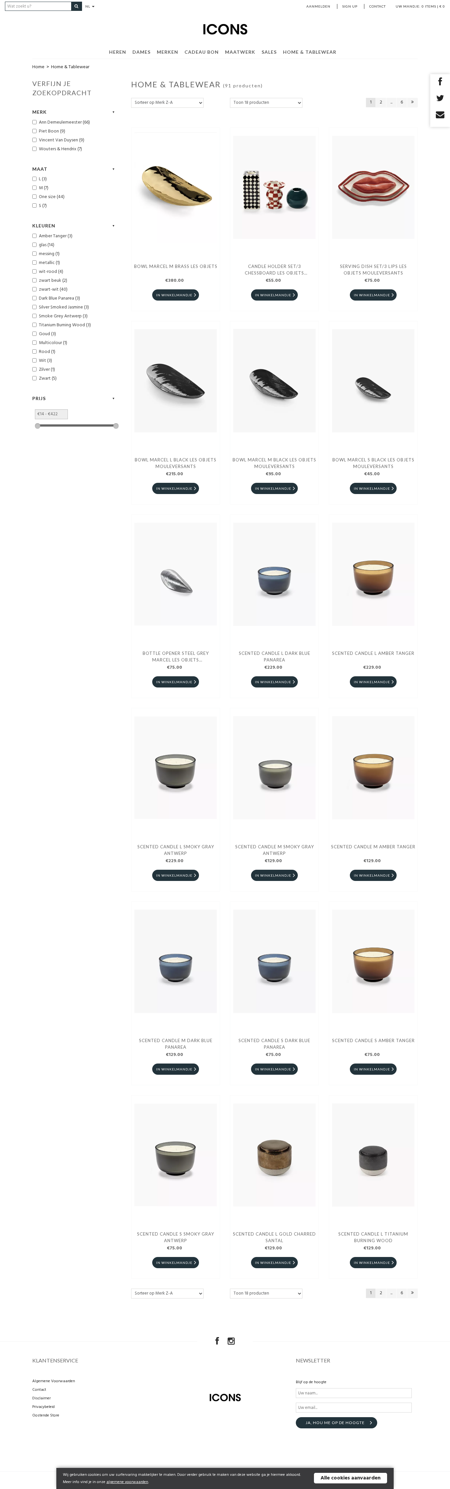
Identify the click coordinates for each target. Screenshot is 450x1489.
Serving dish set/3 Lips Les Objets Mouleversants (373, 270)
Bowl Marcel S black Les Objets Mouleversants (373, 463)
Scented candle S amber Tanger (373, 1040)
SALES (269, 52)
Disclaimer (41, 1398)
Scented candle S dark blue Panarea (274, 1044)
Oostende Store (45, 1415)
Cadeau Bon (201, 52)
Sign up (349, 6)
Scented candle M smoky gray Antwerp (274, 850)
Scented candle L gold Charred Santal (274, 1237)
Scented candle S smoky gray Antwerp (175, 1237)
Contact (377, 6)
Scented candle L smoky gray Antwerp (175, 850)
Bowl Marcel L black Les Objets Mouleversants (175, 463)
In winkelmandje (174, 295)
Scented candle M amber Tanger (373, 846)
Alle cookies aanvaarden (350, 1478)
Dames (141, 52)
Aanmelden (318, 6)
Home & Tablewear (309, 52)
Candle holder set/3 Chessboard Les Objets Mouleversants (274, 270)
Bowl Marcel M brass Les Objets (175, 266)
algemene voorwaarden (127, 1482)
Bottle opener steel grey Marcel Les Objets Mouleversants (176, 657)
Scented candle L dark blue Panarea (274, 656)
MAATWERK (240, 52)
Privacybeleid (43, 1407)
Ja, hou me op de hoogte (335, 1422)
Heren (117, 52)
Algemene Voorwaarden (53, 1381)
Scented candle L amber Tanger (373, 653)
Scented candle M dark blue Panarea (175, 1044)
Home (38, 67)
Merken (167, 52)
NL (88, 6)
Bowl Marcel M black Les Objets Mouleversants (274, 463)
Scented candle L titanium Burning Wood (373, 1237)
